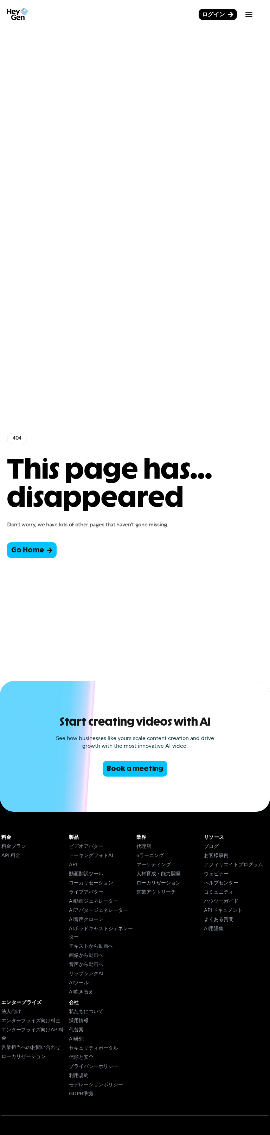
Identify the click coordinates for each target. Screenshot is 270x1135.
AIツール (79, 983)
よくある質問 (218, 919)
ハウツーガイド (221, 901)
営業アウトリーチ (156, 892)
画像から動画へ (86, 955)
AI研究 (76, 1039)
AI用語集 (214, 929)
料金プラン (13, 846)
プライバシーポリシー (93, 1066)
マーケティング (153, 865)
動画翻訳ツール (86, 874)
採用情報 (79, 1021)
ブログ (211, 846)
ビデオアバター (86, 846)
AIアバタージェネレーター (98, 910)
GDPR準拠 (81, 1094)
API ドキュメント (223, 910)
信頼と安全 (81, 1057)
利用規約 (79, 1075)
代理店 (143, 846)
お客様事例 (216, 855)
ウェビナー (216, 874)
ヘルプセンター (221, 883)
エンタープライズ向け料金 (30, 1021)
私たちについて (86, 1011)
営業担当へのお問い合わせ (30, 1047)
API (73, 865)
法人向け (11, 1011)
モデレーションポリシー (96, 1085)
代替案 (76, 1030)
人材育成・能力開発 (158, 874)
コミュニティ (218, 892)
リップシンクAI (86, 974)
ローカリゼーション (91, 883)
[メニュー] (249, 14)
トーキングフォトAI (91, 855)
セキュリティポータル (93, 1048)
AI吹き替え (81, 992)
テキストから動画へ (91, 946)
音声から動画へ (86, 964)
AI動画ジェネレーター (93, 901)
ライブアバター (86, 892)
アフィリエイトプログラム (233, 865)
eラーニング (150, 855)
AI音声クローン (86, 919)
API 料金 (10, 855)
